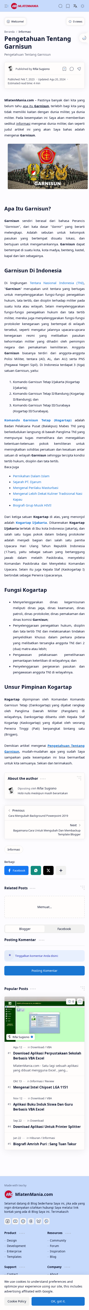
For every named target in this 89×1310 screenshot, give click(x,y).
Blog (53, 1257)
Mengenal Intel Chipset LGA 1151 (40, 1087)
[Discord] (23, 1221)
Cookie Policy (17, 1301)
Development (16, 1246)
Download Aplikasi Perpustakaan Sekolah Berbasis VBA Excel (47, 1055)
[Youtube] (15, 1221)
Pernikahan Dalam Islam (31, 476)
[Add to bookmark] (80, 1001)
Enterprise (14, 1251)
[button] (6, 6)
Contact (12, 1274)
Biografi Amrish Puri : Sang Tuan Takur (44, 1144)
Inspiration (57, 1251)
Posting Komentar (44, 971)
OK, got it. (58, 1301)
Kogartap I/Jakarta (31, 522)
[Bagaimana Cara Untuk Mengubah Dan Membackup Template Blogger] (44, 829)
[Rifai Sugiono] (33, 69)
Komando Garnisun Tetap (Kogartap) (38, 420)
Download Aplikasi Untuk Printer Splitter (47, 1126)
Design (12, 1240)
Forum (54, 1246)
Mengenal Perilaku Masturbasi (35, 487)
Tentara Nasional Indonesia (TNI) (57, 283)
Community (58, 1240)
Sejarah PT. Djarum (27, 482)
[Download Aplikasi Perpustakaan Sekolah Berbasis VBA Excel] (44, 1019)
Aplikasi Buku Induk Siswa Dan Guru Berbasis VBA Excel (43, 1106)
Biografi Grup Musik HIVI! (32, 505)
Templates (14, 1257)
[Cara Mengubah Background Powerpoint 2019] (44, 813)
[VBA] (49, 1047)
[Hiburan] (36, 1138)
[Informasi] (13, 849)
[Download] (38, 1047)
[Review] (49, 1081)
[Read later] (64, 69)
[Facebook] (7, 1221)
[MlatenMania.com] (28, 6)
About (54, 1274)
